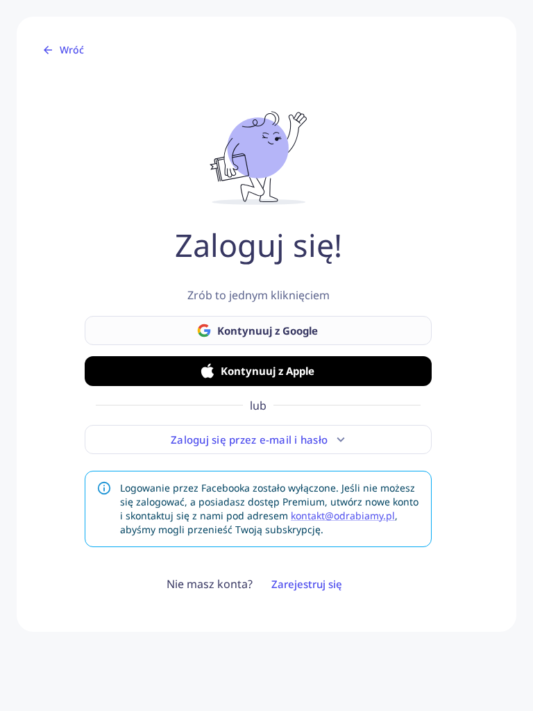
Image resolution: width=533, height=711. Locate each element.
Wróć (72, 49)
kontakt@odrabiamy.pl (343, 515)
